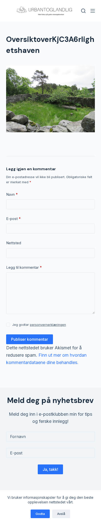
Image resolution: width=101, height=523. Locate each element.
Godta (40, 514)
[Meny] (92, 11)
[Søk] (83, 11)
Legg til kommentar (24, 267)
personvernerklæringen (48, 325)
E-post (13, 218)
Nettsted (13, 243)
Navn (12, 194)
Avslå (61, 514)
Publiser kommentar (29, 339)
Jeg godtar (39, 325)
